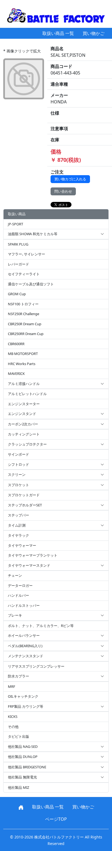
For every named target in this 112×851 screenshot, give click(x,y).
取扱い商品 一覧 (58, 33)
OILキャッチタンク (23, 696)
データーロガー (20, 585)
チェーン (15, 575)
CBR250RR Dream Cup (25, 333)
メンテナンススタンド (25, 655)
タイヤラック (18, 535)
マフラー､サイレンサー (26, 254)
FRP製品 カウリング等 (25, 706)
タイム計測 (17, 525)
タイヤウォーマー (22, 545)
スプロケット (18, 484)
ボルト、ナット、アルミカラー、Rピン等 (41, 625)
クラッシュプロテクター (27, 444)
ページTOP (56, 819)
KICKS (12, 716)
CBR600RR (16, 343)
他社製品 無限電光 (22, 777)
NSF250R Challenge (23, 313)
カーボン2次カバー (23, 424)
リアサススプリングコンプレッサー (36, 666)
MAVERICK (16, 373)
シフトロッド (18, 464)
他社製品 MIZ (18, 787)
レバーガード (18, 264)
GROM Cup (17, 293)
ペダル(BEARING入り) (25, 645)
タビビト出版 (18, 736)
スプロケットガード (24, 494)
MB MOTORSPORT (23, 353)
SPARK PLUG (18, 244)
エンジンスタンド (22, 413)
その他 (13, 726)
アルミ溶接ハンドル (24, 383)
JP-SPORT (15, 224)
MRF (11, 686)
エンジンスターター (24, 403)
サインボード (18, 454)
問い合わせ (63, 191)
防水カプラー (18, 676)
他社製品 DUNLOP (23, 756)
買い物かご (93, 33)
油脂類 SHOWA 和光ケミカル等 (32, 233)
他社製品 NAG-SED (23, 746)
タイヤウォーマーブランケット (32, 555)
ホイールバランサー (24, 635)
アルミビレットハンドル (27, 393)
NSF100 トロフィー (23, 303)
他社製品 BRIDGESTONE (27, 767)
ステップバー (18, 515)
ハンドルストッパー (24, 605)
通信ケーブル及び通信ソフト (31, 284)
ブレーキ (15, 615)
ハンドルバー (18, 595)
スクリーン (17, 474)
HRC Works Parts (21, 363)
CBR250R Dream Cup (24, 323)
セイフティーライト (24, 273)
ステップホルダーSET (25, 505)
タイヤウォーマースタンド (29, 565)
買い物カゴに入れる (70, 179)
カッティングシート (24, 434)
